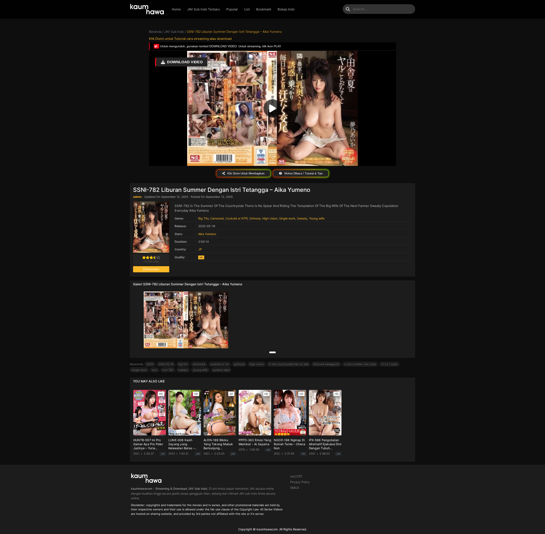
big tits (183, 364)
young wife (200, 370)
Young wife (316, 218)
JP (200, 249)
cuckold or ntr (219, 364)
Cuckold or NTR (236, 218)
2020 (149, 364)
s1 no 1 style (389, 364)
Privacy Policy (300, 482)
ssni (154, 370)
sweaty (183, 370)
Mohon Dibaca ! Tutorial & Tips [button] (303, 173)
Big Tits (203, 218)
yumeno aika (221, 370)
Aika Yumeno (207, 234)
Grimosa (255, 218)
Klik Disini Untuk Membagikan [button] (245, 173)
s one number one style (360, 364)
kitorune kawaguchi (326, 364)
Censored (217, 218)
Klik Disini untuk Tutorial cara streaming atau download (190, 39)
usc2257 (296, 476)
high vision (257, 364)
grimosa (239, 364)
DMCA (294, 488)
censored (199, 364)
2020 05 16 (165, 364)
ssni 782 (167, 370)
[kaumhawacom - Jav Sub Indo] (147, 9)
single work (139, 370)
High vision (269, 218)
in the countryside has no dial (288, 364)
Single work (287, 218)
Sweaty (302, 218)
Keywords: (137, 364)
